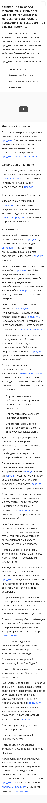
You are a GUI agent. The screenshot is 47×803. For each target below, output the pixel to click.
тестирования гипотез (28, 156)
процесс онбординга (14, 786)
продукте (9, 205)
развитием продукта (30, 373)
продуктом (33, 239)
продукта (7, 140)
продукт (28, 186)
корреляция (34, 702)
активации (8, 247)
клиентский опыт (15, 178)
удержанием (11, 635)
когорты (10, 475)
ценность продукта (13, 217)
